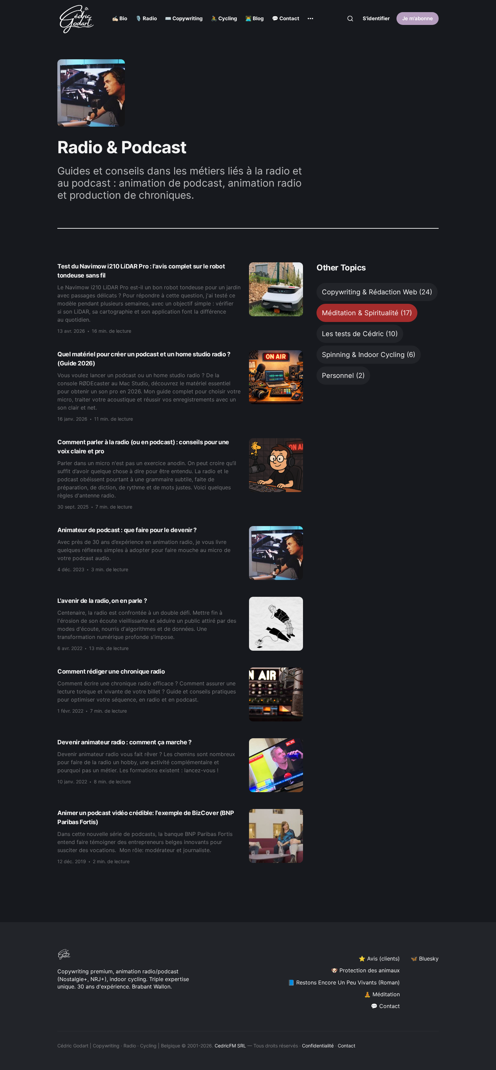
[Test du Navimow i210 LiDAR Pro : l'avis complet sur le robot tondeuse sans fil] (180, 298)
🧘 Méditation (382, 994)
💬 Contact (285, 18)
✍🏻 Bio (119, 18)
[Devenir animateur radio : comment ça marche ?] (180, 765)
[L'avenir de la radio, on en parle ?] (180, 623)
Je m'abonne (417, 18)
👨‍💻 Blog (254, 18)
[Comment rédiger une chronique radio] (180, 694)
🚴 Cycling (224, 18)
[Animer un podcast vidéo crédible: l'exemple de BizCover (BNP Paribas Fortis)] (180, 836)
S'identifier (376, 18)
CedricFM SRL (230, 1045)
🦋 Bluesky (425, 958)
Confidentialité (318, 1045)
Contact (346, 1045)
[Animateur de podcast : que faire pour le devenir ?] (180, 553)
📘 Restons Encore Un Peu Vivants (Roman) (344, 982)
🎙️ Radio (146, 18)
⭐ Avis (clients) (379, 958)
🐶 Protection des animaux (365, 970)
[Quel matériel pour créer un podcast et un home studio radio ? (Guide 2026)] (180, 386)
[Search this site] (350, 18)
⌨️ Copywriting (184, 18)
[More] (310, 18)
